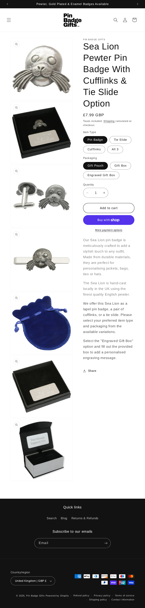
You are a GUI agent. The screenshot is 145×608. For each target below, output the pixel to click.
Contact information (122, 599)
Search (52, 518)
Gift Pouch (95, 165)
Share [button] (92, 370)
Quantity (88, 184)
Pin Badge (95, 139)
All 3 (115, 149)
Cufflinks (94, 149)
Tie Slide (120, 139)
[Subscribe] (106, 543)
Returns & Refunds (84, 518)
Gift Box (120, 165)
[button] (9, 20)
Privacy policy (102, 595)
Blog (64, 518)
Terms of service (124, 595)
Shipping (109, 121)
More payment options (108, 230)
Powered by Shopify (57, 595)
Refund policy (81, 595)
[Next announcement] (137, 4)
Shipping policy (98, 599)
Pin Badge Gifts (35, 595)
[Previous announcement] (7, 4)
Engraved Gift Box (101, 175)
